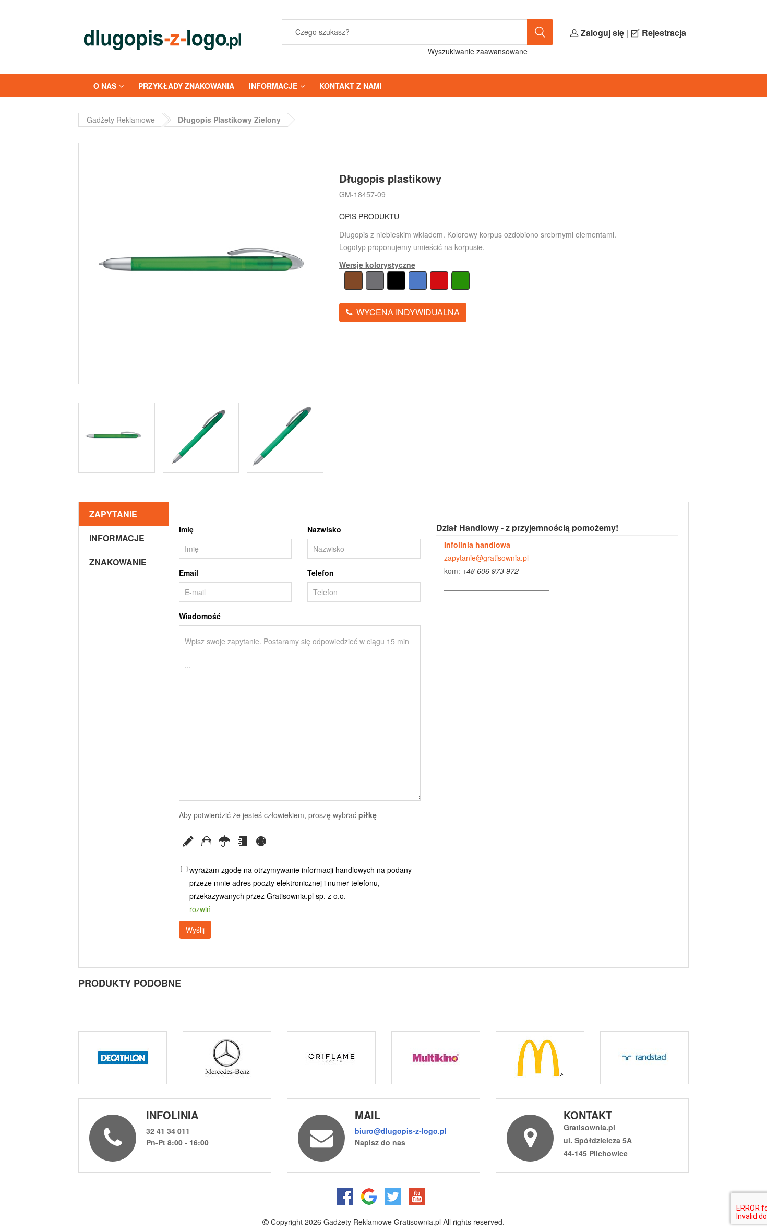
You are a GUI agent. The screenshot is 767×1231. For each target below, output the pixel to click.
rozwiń (200, 909)
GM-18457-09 (362, 194)
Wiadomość (200, 616)
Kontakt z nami (350, 85)
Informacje (273, 85)
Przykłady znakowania (186, 85)
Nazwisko (324, 529)
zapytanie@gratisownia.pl (486, 557)
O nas (104, 85)
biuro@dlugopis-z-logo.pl (401, 1131)
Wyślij (195, 930)
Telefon (320, 572)
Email (188, 572)
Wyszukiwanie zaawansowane (478, 51)
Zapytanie (113, 514)
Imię (186, 529)
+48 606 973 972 (490, 570)
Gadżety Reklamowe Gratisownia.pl (382, 1221)
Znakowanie (118, 562)
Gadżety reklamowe (121, 119)
